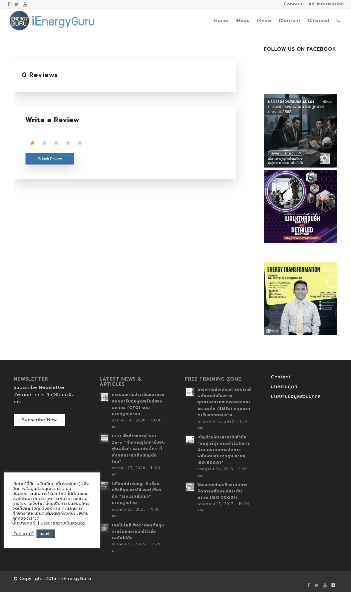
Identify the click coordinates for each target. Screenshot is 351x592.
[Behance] (33, 4)
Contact (281, 377)
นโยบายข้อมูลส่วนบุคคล (296, 396)
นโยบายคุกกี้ (284, 386)
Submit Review (50, 159)
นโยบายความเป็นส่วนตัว (63, 523)
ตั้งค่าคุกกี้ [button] (23, 533)
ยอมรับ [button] (46, 533)
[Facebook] (9, 4)
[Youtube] (25, 4)
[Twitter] (17, 4)
